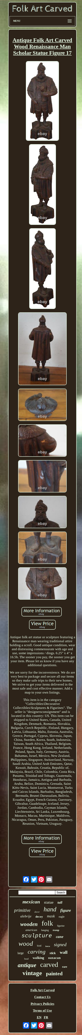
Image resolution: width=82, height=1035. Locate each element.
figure (65, 910)
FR (46, 1017)
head (26, 959)
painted (54, 973)
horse (47, 946)
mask (51, 916)
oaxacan (54, 958)
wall (63, 952)
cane (59, 937)
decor (37, 912)
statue (49, 902)
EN (39, 1017)
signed (60, 944)
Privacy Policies (42, 1004)
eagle (61, 916)
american (31, 930)
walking (38, 958)
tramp (56, 930)
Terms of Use (42, 1010)
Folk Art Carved (42, 990)
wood (26, 943)
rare (64, 966)
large (21, 953)
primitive (22, 910)
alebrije (25, 916)
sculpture (36, 936)
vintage (32, 973)
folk (47, 923)
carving (37, 951)
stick (53, 953)
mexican (31, 901)
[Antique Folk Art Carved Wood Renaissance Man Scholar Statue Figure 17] (42, 101)
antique (27, 965)
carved (49, 964)
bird (39, 945)
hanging (45, 930)
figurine (60, 925)
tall (60, 902)
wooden (29, 924)
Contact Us (42, 997)
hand (50, 909)
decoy (39, 916)
